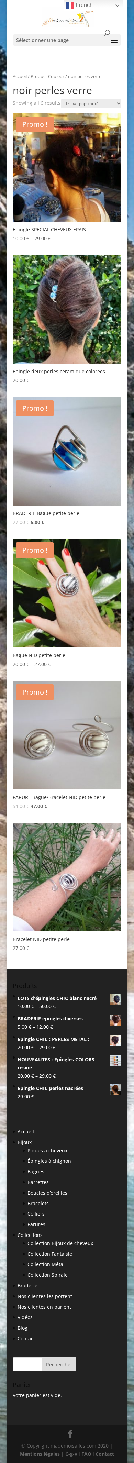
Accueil (20, 76)
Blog (22, 1328)
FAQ (86, 1454)
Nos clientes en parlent (44, 1307)
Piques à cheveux (47, 1150)
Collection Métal (46, 1264)
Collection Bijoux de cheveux (60, 1243)
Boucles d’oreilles (47, 1192)
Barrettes (38, 1182)
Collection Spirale (47, 1275)
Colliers (36, 1213)
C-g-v (71, 1454)
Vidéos (25, 1317)
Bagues (35, 1171)
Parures (36, 1224)
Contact (26, 1338)
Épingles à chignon (49, 1160)
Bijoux (25, 1142)
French (83, 5)
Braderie (27, 1285)
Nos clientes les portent (45, 1296)
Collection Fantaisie (49, 1254)
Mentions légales (40, 1454)
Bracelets (38, 1203)
